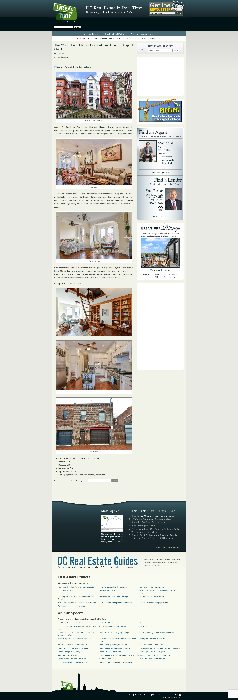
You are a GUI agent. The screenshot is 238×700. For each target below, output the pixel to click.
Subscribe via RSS (172, 695)
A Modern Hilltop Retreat (67, 655)
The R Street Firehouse (108, 623)
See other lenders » (160, 217)
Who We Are (138, 695)
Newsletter (65, 22)
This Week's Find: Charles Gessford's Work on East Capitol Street (93, 47)
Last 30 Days (157, 510)
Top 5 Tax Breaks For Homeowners (113, 587)
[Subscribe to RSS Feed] (180, 695)
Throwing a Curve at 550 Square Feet (154, 652)
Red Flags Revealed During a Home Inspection (76, 587)
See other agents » (160, 172)
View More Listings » (160, 270)
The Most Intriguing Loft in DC (70, 623)
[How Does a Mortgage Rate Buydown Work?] (112, 531)
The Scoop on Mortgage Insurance (71, 606)
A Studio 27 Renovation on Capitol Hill (73, 645)
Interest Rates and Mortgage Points (153, 603)
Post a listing (169, 277)
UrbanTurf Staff (62, 57)
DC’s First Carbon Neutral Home (152, 659)
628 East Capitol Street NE (82, 458)
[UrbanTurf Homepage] (67, 11)
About (131, 695)
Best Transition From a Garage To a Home (115, 626)
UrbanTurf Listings (91, 33)
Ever (171, 510)
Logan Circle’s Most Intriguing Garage (114, 632)
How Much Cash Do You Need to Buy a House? (77, 603)
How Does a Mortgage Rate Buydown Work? (153, 516)
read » (120, 542)
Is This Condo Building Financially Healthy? (116, 603)
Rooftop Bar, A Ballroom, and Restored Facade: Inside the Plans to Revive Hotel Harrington (124, 38)
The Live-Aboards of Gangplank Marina (114, 648)
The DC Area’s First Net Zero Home (72, 659)
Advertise (73, 22)
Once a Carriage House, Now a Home (114, 645)
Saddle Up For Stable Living (110, 652)
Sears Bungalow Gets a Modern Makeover (74, 639)
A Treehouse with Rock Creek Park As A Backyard (159, 648)
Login (156, 274)
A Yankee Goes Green (107, 659)
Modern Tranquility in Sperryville (70, 652)
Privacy (162, 695)
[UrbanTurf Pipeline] (160, 123)
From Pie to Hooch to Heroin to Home (73, 648)
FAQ (156, 277)
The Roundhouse (146, 626)
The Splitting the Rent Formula (151, 597)
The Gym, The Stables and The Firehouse (115, 662)
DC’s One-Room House (148, 623)
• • (119, 33)
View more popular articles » (168, 547)
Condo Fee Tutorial (65, 590)
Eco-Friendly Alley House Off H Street (73, 662)
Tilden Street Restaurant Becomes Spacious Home (119, 655)
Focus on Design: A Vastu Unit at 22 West (156, 655)
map (97, 458)
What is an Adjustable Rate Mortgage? (114, 597)
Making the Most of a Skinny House (153, 639)
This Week (138, 510)
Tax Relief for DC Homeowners (151, 587)
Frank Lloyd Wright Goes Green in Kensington (157, 632)
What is (171, 274)
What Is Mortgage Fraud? (143, 526)
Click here (89, 67)
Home (59, 22)
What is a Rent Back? (107, 590)
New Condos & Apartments (143, 33)
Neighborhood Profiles (115, 33)
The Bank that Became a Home (152, 645)
